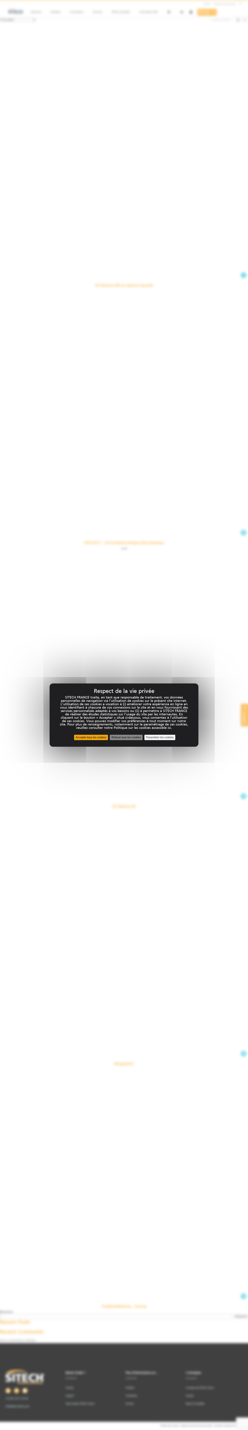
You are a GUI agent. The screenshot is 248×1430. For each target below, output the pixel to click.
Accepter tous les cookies (91, 737)
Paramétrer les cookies (160, 737)
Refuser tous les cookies (126, 737)
